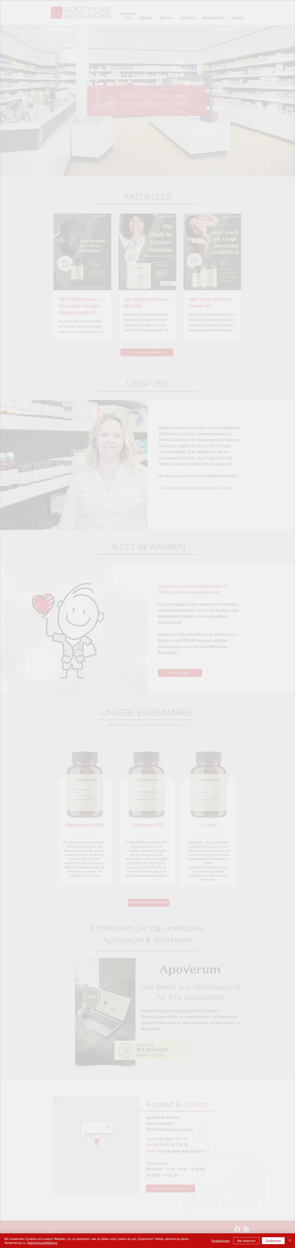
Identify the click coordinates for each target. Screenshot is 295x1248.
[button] (229, 568)
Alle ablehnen (246, 1241)
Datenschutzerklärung (42, 1242)
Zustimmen (273, 1241)
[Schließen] (289, 1241)
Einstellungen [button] (221, 1241)
